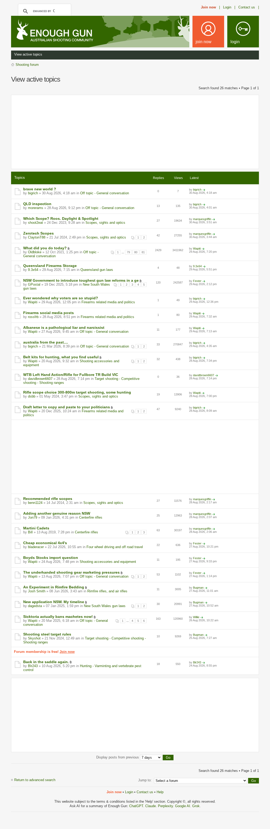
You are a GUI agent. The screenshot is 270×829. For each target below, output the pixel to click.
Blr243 (33, 666)
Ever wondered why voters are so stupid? (60, 298)
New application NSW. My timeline (53, 602)
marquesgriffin (202, 219)
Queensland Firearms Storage (50, 266)
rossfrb (33, 317)
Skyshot (34, 638)
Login (129, 792)
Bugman (198, 587)
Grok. (196, 806)
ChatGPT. (137, 806)
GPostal (34, 284)
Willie (196, 617)
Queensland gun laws (96, 270)
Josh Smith (36, 591)
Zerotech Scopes (38, 233)
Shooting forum (27, 65)
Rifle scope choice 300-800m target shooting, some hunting (77, 392)
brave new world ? (39, 189)
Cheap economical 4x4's (45, 543)
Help (160, 792)
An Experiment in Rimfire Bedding (53, 587)
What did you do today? (45, 248)
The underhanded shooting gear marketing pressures (71, 572)
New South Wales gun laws (105, 606)
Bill (30, 532)
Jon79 (32, 517)
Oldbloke (34, 252)
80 (135, 252)
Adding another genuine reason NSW (56, 513)
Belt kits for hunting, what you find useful (61, 357)
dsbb (31, 396)
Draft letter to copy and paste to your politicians (66, 407)
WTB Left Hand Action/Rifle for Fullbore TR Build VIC (70, 375)
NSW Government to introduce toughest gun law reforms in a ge (81, 280)
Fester (197, 280)
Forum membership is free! (44, 652)
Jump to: (145, 780)
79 (128, 252)
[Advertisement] (135, 132)
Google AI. (183, 806)
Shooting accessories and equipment (108, 562)
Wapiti (197, 248)
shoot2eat (35, 223)
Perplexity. (166, 806)
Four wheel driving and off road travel (114, 547)
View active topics (28, 54)
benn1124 (35, 503)
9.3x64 (33, 270)
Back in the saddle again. (46, 662)
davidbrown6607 (40, 379)
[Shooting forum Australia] (53, 31)
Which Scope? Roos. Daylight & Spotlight (60, 218)
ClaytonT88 (36, 237)
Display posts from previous (118, 757)
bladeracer (36, 547)
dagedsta (35, 606)
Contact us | (248, 7)
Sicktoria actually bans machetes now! (58, 616)
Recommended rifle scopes (47, 499)
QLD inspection (37, 204)
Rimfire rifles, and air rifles (107, 591)
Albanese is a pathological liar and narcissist (63, 327)
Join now (208, 7)
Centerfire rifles (90, 517)
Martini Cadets (36, 528)
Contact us (145, 792)
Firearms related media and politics (108, 302)
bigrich (33, 193)
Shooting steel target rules (47, 634)
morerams (35, 208)
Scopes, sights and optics (105, 223)
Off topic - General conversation (104, 193)
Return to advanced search (34, 780)
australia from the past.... (45, 342)
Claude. (151, 806)
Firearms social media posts (48, 313)
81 (143, 252)
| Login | (227, 7)
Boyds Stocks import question (50, 557)
